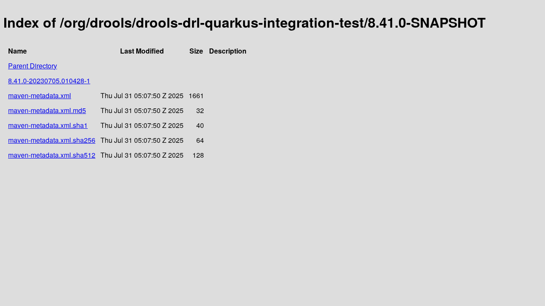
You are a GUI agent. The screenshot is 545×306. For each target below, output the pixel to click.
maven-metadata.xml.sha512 (51, 155)
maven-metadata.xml (39, 95)
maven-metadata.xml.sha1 (48, 125)
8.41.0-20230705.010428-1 (49, 80)
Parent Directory (32, 66)
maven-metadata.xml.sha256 (51, 140)
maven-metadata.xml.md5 (47, 110)
